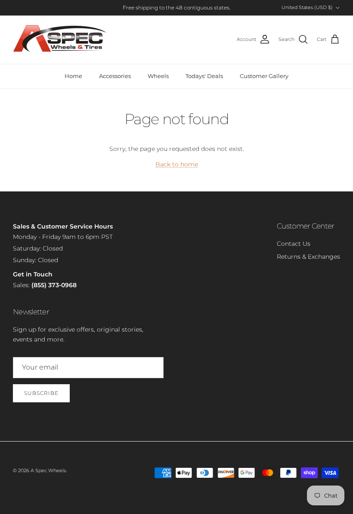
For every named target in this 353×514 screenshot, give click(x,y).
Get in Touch (33, 274)
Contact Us (293, 244)
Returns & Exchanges (308, 256)
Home (73, 75)
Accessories (115, 75)
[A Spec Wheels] (60, 39)
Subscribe (41, 393)
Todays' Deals (204, 75)
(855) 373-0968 (54, 285)
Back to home (176, 164)
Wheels (158, 75)
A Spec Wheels (48, 470)
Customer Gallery (264, 75)
